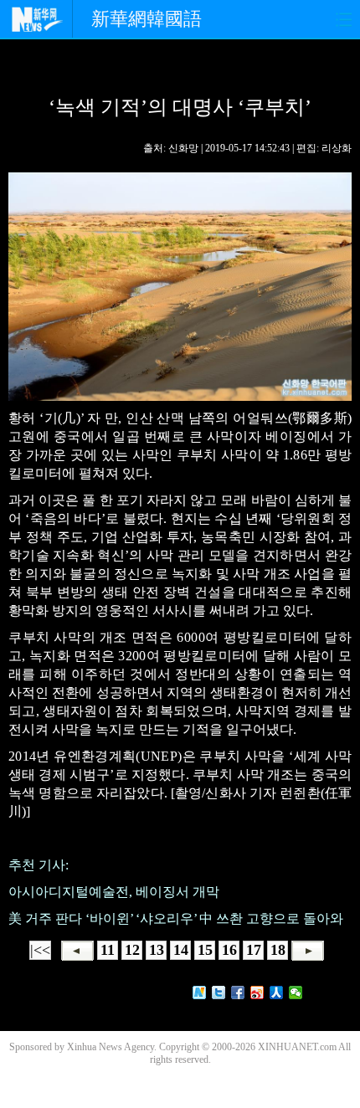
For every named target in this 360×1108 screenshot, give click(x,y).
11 (107, 949)
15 (205, 949)
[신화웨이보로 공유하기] (200, 992)
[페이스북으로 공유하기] (238, 992)
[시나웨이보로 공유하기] (257, 992)
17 (253, 949)
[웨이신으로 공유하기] (296, 992)
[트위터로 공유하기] (219, 992)
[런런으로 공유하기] (277, 992)
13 (156, 949)
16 (229, 949)
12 (132, 949)
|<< (40, 949)
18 (277, 949)
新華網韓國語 (146, 18)
